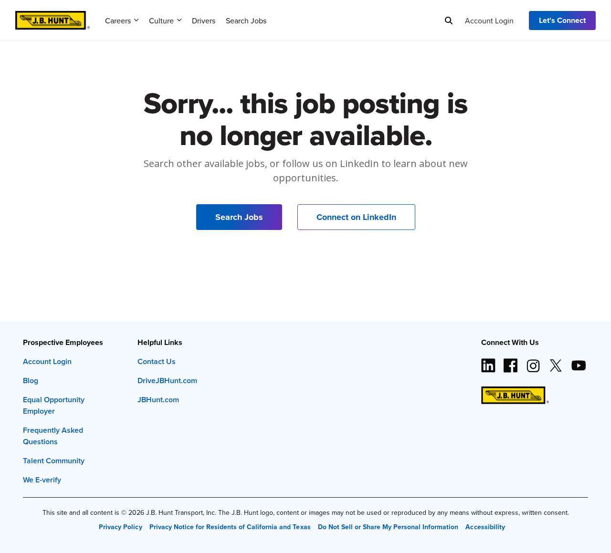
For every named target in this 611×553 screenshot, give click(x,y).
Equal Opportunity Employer (53, 405)
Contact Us (156, 361)
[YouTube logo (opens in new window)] (578, 361)
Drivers (203, 20)
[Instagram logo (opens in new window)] (533, 361)
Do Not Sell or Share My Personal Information (388, 526)
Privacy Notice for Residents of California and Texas (230, 526)
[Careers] (52, 17)
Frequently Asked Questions (53, 436)
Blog (30, 380)
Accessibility (485, 526)
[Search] (448, 20)
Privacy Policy (120, 526)
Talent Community (53, 460)
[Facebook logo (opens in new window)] (510, 361)
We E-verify (42, 479)
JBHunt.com (158, 399)
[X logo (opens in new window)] (555, 361)
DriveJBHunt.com (167, 380)
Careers (118, 20)
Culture (161, 20)
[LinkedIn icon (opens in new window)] (488, 361)
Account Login (489, 20)
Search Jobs (246, 20)
